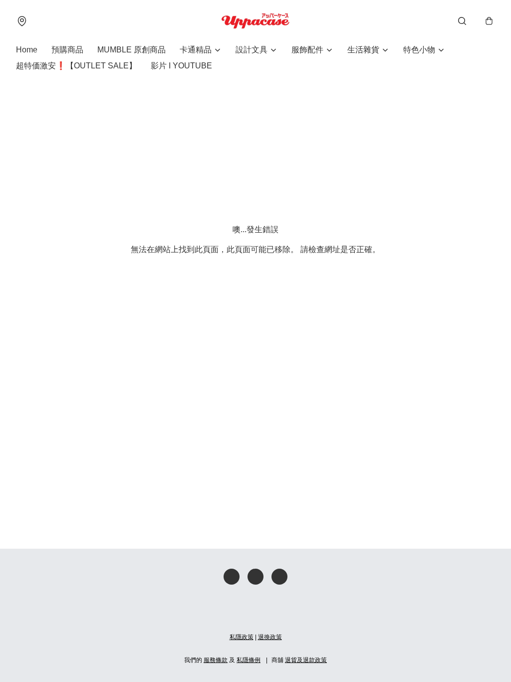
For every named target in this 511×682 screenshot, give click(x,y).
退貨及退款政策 (306, 660)
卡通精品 (196, 49)
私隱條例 (248, 660)
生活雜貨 (363, 49)
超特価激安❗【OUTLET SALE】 (76, 65)
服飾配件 (307, 49)
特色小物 (419, 49)
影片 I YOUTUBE (181, 65)
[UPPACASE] (255, 21)
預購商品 (67, 49)
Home (26, 49)
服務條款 (216, 660)
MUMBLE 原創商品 (131, 49)
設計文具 (251, 49)
